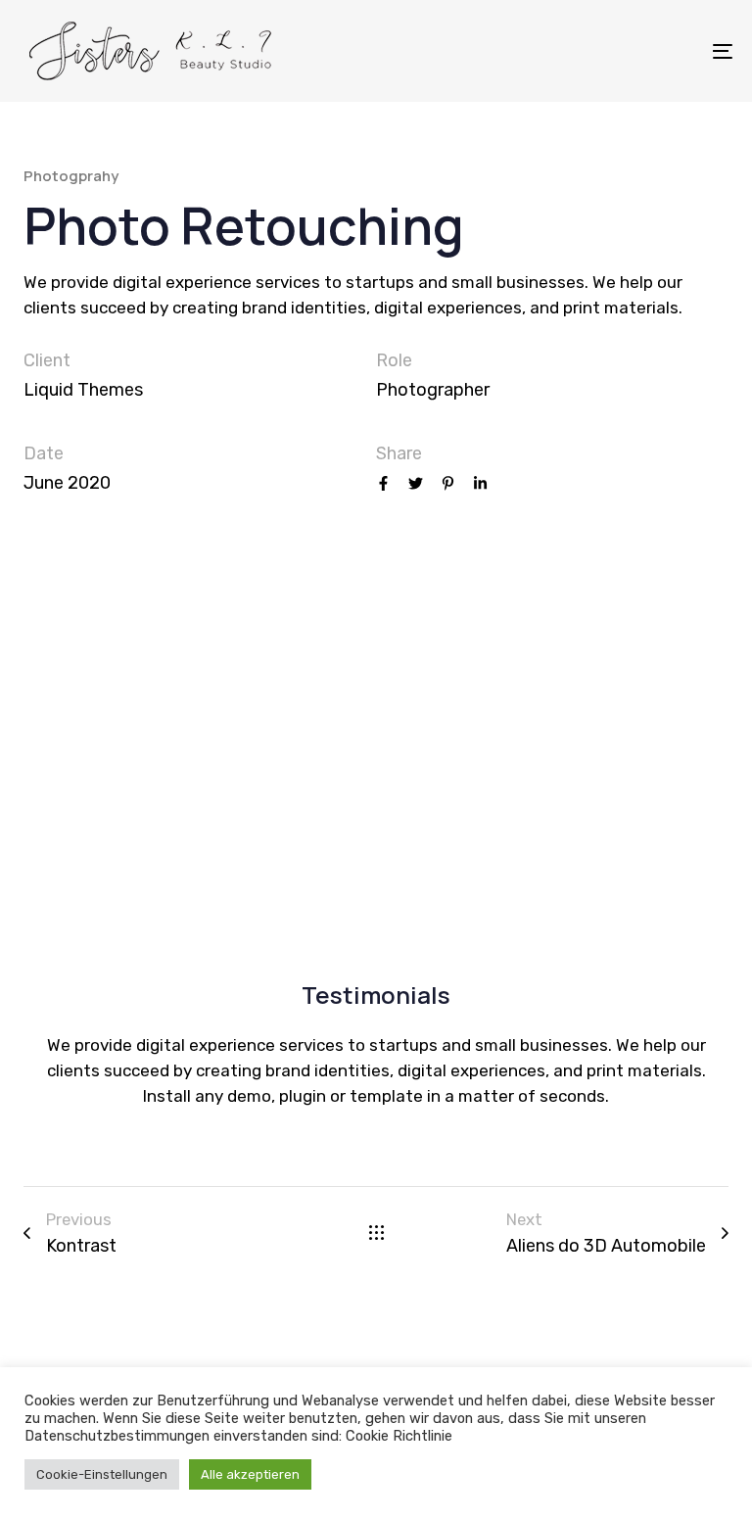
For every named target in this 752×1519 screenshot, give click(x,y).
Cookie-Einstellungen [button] (101, 1474)
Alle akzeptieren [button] (250, 1474)
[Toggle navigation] (613, 51)
